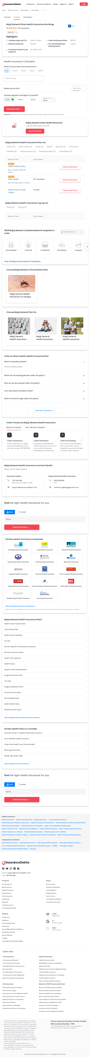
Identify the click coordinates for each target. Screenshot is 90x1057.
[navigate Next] (87, 246)
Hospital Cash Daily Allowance (15, 669)
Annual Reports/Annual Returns (12, 929)
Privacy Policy (50, 884)
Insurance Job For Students (48, 1008)
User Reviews (27, 17)
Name (8, 519)
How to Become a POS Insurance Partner (52, 999)
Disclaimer (5, 926)
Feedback (5, 920)
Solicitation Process (8, 932)
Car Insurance (7, 884)
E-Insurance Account (53, 902)
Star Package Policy (11, 698)
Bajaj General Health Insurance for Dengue (20, 295)
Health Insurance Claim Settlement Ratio (71, 823)
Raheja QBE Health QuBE (13, 756)
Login (84, 4)
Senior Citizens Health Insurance (50, 981)
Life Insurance (6, 893)
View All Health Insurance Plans (16, 764)
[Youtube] (7, 868)
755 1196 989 (10, 875)
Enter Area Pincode (77, 89)
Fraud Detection (51, 890)
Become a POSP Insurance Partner (50, 987)
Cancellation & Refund (53, 899)
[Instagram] (10, 868)
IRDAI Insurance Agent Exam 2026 (50, 1002)
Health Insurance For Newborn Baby (15, 835)
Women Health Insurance (33, 832)
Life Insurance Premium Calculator (14, 1008)
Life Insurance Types (9, 990)
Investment (5, 899)
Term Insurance (7, 896)
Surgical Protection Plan (13, 675)
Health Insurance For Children (55, 832)
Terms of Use (50, 896)
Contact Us (6, 917)
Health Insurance (8, 820)
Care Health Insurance (27, 843)
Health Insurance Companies (32, 826)
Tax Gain (7, 681)
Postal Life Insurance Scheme (12, 987)
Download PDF (35, 131)
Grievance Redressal (53, 887)
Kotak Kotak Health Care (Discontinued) (19, 744)
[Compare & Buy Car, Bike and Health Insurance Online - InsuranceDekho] (11, 5)
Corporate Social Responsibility (12, 941)
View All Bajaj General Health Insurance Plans (21, 717)
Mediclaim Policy (40, 820)
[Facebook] (3, 868)
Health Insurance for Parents (12, 832)
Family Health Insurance (48, 829)
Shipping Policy (51, 893)
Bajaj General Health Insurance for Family (44, 339)
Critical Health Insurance (47, 972)
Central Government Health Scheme (15, 849)
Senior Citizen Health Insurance (70, 829)
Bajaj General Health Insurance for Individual (18, 339)
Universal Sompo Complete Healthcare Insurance (23, 733)
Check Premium (20, 527)
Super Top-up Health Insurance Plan (57, 826)
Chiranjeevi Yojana (66, 846)
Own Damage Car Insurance (12, 972)
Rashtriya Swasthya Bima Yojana (39, 846)
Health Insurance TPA (9, 829)
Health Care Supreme (12, 658)
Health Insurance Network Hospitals (43, 835)
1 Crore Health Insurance (57, 820)
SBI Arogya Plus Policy (12, 750)
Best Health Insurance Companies (50, 963)
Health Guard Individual (13, 635)
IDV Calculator (7, 969)
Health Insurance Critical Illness (42, 823)
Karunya (33, 849)
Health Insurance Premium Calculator (15, 823)
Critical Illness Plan (11, 629)
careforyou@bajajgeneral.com (66, 487)
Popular (11, 164)
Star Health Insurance (9, 843)
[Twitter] (18, 868)
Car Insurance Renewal (10, 960)
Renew (55, 4)
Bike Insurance (7, 887)
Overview (7, 17)
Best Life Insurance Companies (13, 999)
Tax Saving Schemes (9, 908)
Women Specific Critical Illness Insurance (20, 647)
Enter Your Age (10, 78)
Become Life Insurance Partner (49, 996)
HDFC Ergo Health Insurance (47, 843)
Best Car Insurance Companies (13, 978)
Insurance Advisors (43, 4)
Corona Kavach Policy (12, 692)
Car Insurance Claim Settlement (13, 975)
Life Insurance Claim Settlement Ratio (15, 993)
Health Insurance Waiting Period (69, 835)
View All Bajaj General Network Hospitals (22, 261)
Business (5, 902)
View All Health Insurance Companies (19, 606)
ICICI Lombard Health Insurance (13, 846)
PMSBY (55, 846)
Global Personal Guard (12, 710)
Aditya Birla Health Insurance (69, 843)
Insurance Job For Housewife (48, 1005)
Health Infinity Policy (16, 166)
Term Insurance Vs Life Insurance (14, 996)
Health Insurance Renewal (28, 829)
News (70, 4)
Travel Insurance (7, 905)
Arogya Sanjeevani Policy (13, 687)
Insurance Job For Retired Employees (51, 1011)
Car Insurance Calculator (11, 963)
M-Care (7, 641)
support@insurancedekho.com (24, 487)
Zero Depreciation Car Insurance (13, 966)
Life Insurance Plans (9, 1002)
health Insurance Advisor (11, 826)
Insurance (30, 4)
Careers (4, 938)
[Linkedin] (14, 868)
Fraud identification (8, 923)
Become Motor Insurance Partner (50, 990)
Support (63, 4)
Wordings (17, 17)
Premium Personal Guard (13, 652)
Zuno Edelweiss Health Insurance (16, 739)
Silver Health (13, 179)
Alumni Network (7, 935)
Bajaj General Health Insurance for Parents (71, 339)
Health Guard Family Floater (14, 624)
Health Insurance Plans (24, 820)
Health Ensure (9, 664)
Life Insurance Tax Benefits (11, 1005)
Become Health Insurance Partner (50, 993)
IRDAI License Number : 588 (62, 1024)
